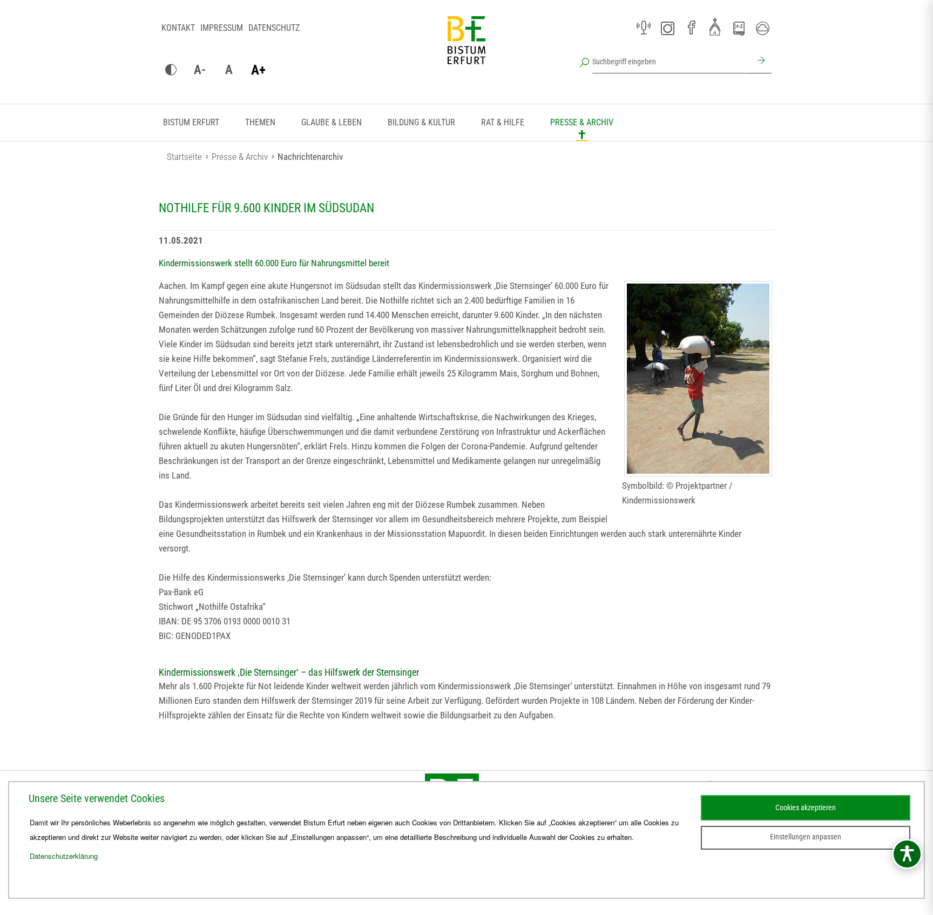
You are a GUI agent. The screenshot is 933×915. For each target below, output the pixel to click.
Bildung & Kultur (421, 122)
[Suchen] (760, 61)
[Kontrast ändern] (170, 70)
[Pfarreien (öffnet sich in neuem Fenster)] (715, 26)
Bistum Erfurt (191, 122)
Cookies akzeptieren (805, 807)
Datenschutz (274, 28)
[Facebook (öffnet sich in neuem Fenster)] (691, 28)
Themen (260, 122)
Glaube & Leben (331, 122)
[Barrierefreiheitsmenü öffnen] (907, 854)
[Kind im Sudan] (698, 378)
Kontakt (178, 28)
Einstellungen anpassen (805, 836)
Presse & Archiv (581, 122)
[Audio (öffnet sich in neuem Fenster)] (643, 28)
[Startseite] (466, 48)
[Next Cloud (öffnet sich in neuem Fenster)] (762, 28)
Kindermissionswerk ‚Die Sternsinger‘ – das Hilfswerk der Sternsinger (289, 672)
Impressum (221, 28)
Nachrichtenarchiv (310, 156)
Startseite (184, 156)
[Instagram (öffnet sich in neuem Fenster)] (667, 28)
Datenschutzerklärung (64, 856)
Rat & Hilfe (502, 122)
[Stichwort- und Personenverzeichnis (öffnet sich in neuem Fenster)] (739, 29)
